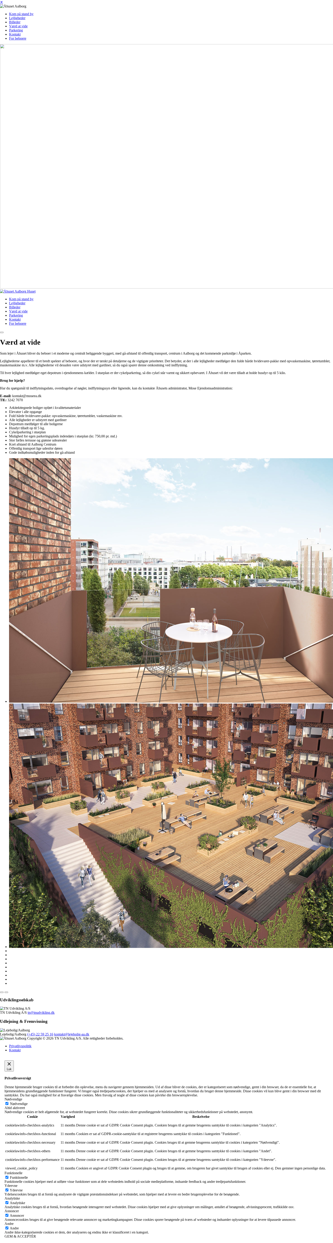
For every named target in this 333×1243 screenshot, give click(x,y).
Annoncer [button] (12, 1211)
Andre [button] (9, 1224)
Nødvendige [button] (13, 1099)
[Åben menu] (2, 332)
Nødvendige (19, 1104)
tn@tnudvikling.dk (41, 1012)
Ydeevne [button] (11, 1186)
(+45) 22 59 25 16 (40, 1034)
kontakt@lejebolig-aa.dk (71, 1034)
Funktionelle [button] (13, 1173)
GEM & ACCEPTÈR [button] (20, 1236)
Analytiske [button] (12, 1198)
